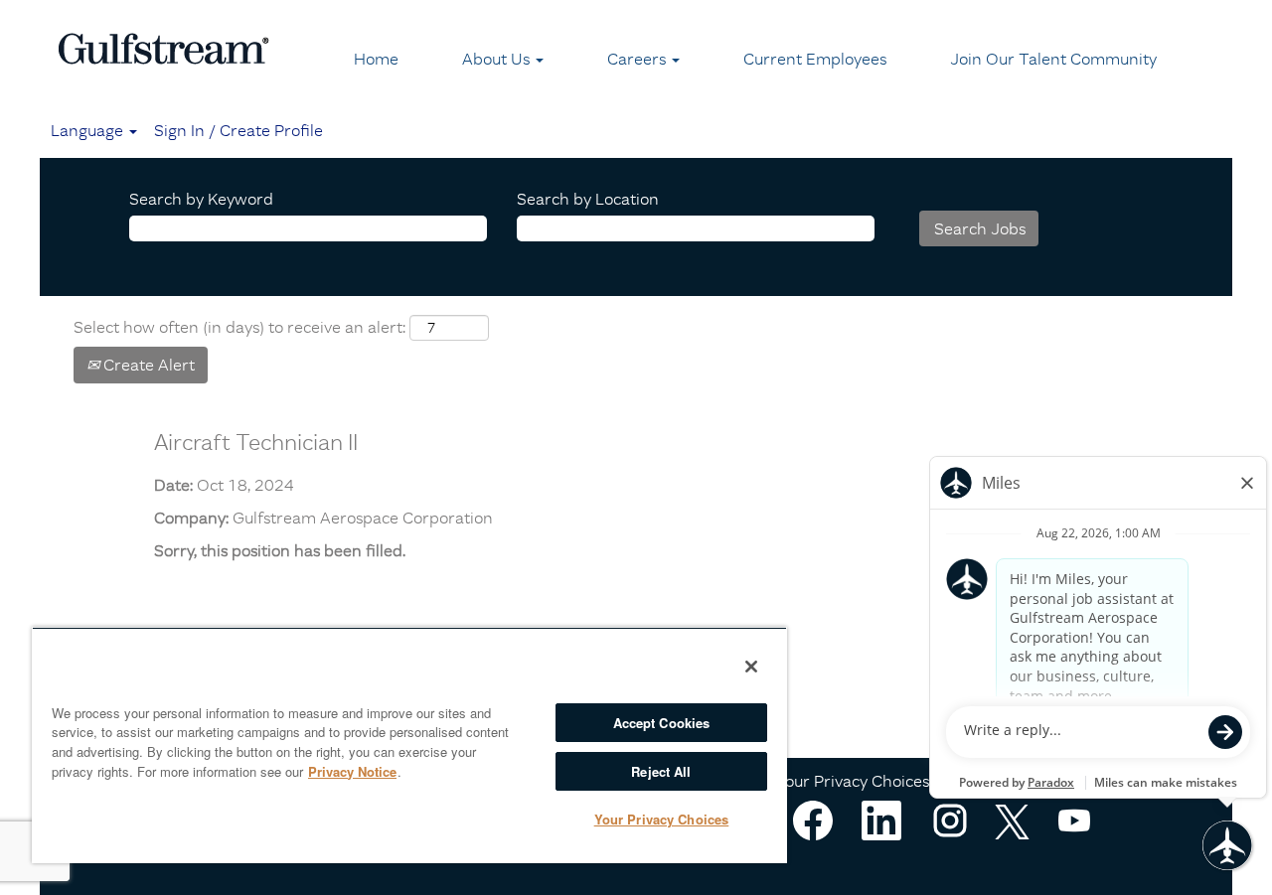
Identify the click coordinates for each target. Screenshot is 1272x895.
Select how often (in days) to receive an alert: (239, 327)
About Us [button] (498, 59)
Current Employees (814, 59)
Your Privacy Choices (852, 781)
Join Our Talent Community (1053, 59)
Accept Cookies (662, 722)
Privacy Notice (352, 771)
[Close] (751, 666)
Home (376, 59)
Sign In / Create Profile (238, 130)
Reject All (661, 771)
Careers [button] (638, 59)
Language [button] (89, 130)
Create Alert (147, 364)
